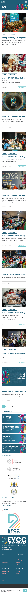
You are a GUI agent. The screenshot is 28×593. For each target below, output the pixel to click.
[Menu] (26, 2)
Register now (4, 575)
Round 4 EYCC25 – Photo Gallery (13, 274)
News (3, 559)
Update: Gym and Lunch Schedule (14, 391)
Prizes (3, 580)
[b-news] (14, 438)
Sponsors (18, 562)
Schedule (4, 578)
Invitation (18, 557)
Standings (18, 571)
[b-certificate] (14, 448)
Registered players (20, 575)
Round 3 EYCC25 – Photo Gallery (13, 313)
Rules (3, 577)
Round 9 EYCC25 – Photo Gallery (13, 78)
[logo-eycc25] (3, 2)
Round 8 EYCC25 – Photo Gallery (13, 117)
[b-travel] (14, 418)
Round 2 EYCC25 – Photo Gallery (13, 353)
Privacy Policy (5, 562)
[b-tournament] (14, 428)
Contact (3, 560)
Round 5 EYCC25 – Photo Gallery (13, 236)
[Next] (12, 406)
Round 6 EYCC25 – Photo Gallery (13, 195)
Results (17, 573)
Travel (17, 564)
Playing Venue (19, 559)
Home (3, 557)
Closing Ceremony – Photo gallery (14, 38)
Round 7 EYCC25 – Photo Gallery (13, 157)
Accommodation (19, 560)
